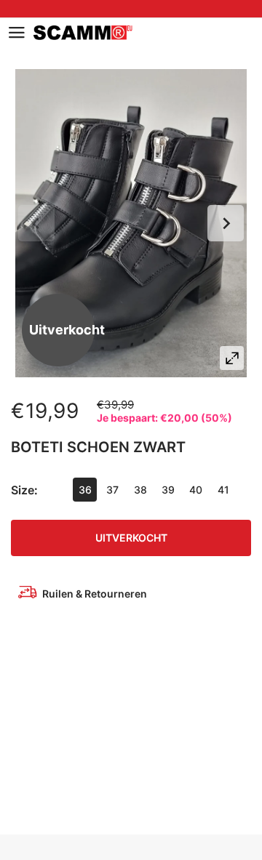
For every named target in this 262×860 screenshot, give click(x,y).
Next (225, 223)
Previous (36, 223)
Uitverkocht (131, 537)
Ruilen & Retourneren (94, 593)
